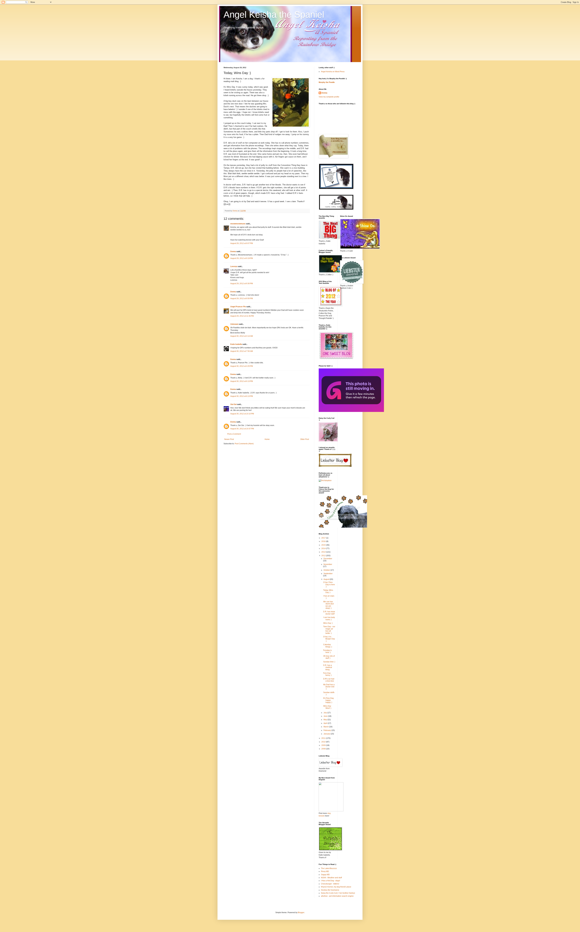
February (327, 730)
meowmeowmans (237, 224)
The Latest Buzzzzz (329, 868)
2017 (323, 538)
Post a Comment (234, 434)
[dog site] (331, 811)
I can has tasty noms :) (329, 618)
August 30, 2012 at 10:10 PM (242, 414)
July (325, 713)
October (327, 570)
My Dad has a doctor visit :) (329, 687)
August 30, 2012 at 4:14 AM (241, 336)
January (327, 734)
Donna (233, 251)
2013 (323, 552)
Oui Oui (233, 404)
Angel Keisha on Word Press (333, 72)
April (326, 723)
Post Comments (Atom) (244, 444)
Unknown (234, 324)
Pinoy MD (325, 871)
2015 (323, 545)
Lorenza (233, 266)
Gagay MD (325, 875)
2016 (323, 541)
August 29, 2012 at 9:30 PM (241, 283)
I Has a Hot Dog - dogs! (330, 881)
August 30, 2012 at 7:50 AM (241, 351)
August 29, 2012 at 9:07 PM (241, 243)
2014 (323, 548)
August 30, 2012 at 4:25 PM (241, 366)
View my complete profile (329, 97)
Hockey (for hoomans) (330, 890)
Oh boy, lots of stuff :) (329, 657)
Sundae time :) (329, 662)
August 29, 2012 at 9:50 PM (241, 298)
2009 (323, 745)
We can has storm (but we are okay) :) (328, 605)
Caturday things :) (327, 645)
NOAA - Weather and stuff (331, 878)
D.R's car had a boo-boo (328, 680)
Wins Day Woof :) (327, 707)
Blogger (301, 912)
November (328, 564)
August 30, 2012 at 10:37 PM (242, 429)
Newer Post (229, 439)
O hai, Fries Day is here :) (329, 584)
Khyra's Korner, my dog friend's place (336, 887)
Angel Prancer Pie (238, 307)
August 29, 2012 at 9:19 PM (241, 258)
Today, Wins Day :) (328, 591)
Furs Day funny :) (327, 674)
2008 (323, 749)
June (326, 716)
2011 (323, 738)
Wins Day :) (328, 623)
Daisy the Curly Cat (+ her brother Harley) (338, 893)
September (328, 573)
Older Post (304, 439)
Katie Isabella (236, 344)
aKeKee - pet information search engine (337, 896)
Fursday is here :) (327, 651)
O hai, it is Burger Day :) (329, 639)
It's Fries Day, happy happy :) (328, 700)
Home (267, 439)
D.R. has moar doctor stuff (329, 613)
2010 (323, 742)
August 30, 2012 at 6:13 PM (241, 381)
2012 (323, 556)
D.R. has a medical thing (327, 667)
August (327, 579)
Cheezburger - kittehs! (330, 884)
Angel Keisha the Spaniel (274, 15)
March (326, 727)
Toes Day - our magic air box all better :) (329, 630)
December (328, 559)
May (325, 720)
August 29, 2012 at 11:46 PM (242, 316)
